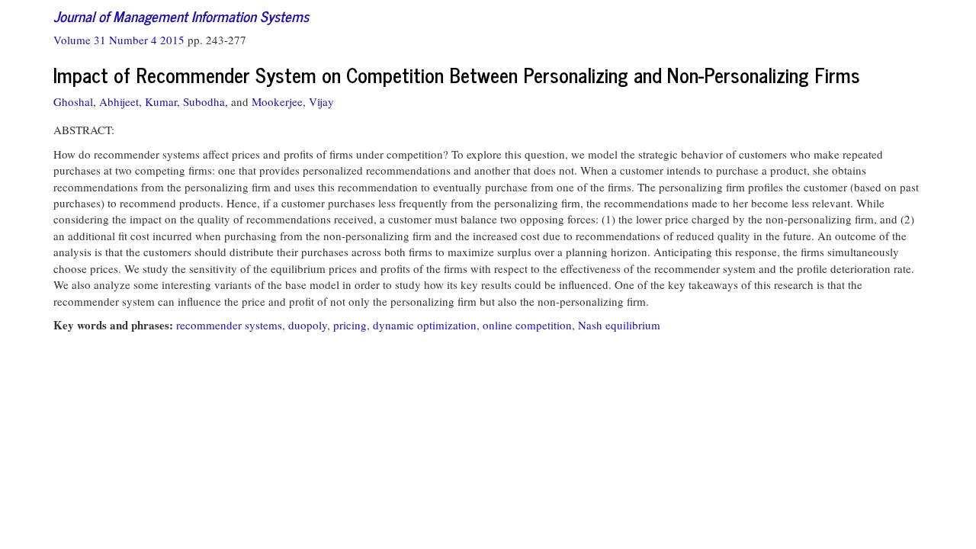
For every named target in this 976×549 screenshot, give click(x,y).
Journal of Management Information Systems (181, 15)
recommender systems (229, 324)
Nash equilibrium (619, 324)
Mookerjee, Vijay (293, 101)
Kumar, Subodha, (186, 101)
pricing (350, 324)
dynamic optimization (425, 324)
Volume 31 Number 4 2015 (120, 39)
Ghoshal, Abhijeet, (97, 101)
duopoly (307, 324)
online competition (527, 324)
